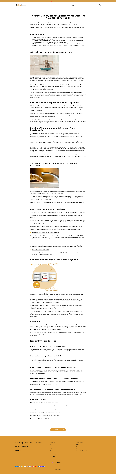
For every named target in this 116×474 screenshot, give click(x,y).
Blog (77, 448)
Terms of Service (53, 458)
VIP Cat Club (79, 446)
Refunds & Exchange (54, 452)
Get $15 (77, 444)
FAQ (51, 448)
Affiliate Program (79, 442)
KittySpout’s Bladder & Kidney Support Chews (41, 293)
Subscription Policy (54, 454)
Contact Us (52, 444)
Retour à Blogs (58, 429)
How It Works (53, 442)
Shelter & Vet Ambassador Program (84, 450)
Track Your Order (53, 446)
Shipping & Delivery (54, 450)
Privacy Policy (53, 456)
